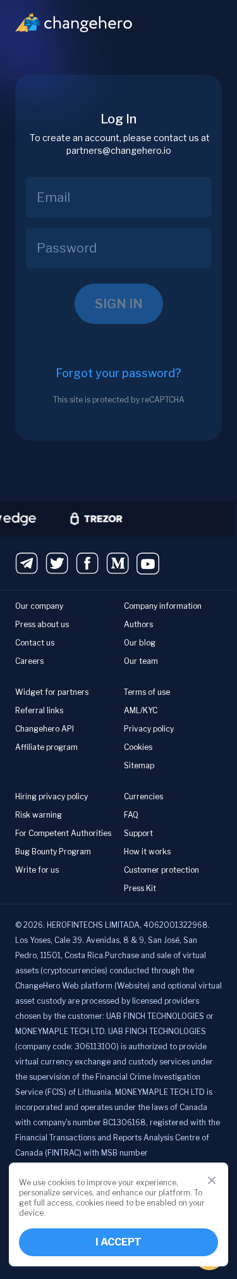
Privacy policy (149, 728)
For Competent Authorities (63, 833)
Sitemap (139, 765)
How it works (147, 851)
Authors (138, 624)
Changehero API (44, 728)
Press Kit (140, 888)
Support (138, 833)
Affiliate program (46, 747)
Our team (141, 661)
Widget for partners (51, 692)
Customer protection (161, 870)
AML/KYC (140, 710)
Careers (29, 661)
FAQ (131, 815)
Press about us (42, 624)
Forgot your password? (118, 373)
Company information (163, 606)
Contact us (34, 642)
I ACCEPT (118, 1242)
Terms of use (147, 692)
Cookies (138, 747)
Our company (39, 606)
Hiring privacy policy (51, 796)
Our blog (139, 642)
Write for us (37, 870)
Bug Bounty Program (53, 851)
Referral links (39, 710)
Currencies (143, 796)
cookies (61, 1182)
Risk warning (38, 815)
